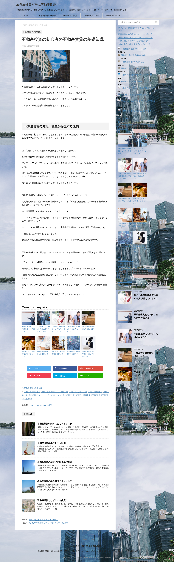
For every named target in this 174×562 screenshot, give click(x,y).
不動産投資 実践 (70, 16)
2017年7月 (123, 128)
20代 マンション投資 (78, 392)
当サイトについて (113, 16)
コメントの (125, 282)
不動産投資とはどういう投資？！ (53, 500)
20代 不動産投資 (95, 392)
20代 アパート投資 (32, 392)
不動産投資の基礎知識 (48, 16)
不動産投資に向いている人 (132, 62)
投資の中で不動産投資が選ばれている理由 (48, 523)
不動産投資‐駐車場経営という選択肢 (136, 75)
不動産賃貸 (95, 395)
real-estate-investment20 (41, 405)
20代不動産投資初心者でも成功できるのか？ (88, 354)
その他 (121, 257)
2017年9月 (123, 122)
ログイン (122, 275)
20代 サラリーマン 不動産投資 (54, 392)
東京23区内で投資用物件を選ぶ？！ (73, 353)
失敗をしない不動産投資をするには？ (28, 354)
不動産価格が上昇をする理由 (51, 443)
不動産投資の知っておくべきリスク (54, 423)
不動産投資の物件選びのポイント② (54, 481)
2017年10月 (123, 119)
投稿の (123, 278)
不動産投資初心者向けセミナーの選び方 (28, 329)
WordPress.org (124, 285)
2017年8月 (123, 125)
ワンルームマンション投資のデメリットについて (43, 329)
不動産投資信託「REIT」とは (133, 49)
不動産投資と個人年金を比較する (43, 353)
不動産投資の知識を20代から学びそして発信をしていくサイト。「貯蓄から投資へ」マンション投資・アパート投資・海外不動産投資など (87, 551)
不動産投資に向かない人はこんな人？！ (73, 329)
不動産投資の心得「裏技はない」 (135, 81)
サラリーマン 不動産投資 (61, 395)
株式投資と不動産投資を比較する (58, 353)
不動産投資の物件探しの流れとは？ (88, 328)
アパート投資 (44, 395)
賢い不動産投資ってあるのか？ (43, 519)
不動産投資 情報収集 (81, 395)
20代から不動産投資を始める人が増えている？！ (58, 329)
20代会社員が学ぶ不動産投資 (36, 4)
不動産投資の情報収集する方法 (134, 55)
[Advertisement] (138, 443)
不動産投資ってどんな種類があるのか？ (138, 88)
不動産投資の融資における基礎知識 (54, 462)
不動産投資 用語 (91, 16)
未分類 (121, 270)
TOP (26, 16)
